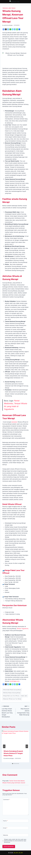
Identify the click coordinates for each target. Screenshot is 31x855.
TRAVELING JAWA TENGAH (8, 8)
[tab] (12, 763)
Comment (6, 799)
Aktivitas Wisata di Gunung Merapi (11, 692)
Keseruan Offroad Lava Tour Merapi (12, 698)
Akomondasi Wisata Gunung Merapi (12, 689)
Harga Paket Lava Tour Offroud (11, 695)
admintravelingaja (8, 25)
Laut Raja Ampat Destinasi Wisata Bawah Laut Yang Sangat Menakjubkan (7, 712)
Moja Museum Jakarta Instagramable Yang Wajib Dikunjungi (23, 711)
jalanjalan (14, 422)
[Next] (27, 746)
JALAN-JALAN (18, 852)
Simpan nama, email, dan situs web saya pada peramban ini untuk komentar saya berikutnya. (15, 841)
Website (5, 835)
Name (5, 821)
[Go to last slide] (4, 746)
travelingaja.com (14, 681)
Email (5, 828)
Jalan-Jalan (24, 695)
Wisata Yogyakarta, (23, 628)
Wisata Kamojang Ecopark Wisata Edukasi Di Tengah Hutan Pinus (13, 753)
